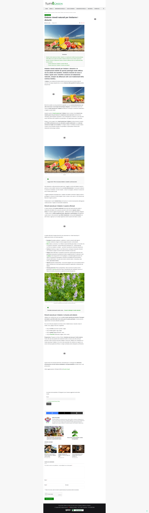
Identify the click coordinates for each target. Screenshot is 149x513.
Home (46, 12)
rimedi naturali (56, 113)
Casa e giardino (70, 8)
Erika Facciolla (55, 417)
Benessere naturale (60, 8)
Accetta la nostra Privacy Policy (54, 401)
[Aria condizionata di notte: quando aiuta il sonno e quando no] (78, 449)
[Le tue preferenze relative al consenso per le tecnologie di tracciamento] (147, 511)
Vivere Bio (96, 8)
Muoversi (90, 8)
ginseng (54, 269)
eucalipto (48, 242)
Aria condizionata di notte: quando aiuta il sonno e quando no (77, 455)
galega (49, 255)
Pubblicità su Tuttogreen (86, 505)
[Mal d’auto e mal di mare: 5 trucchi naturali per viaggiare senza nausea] (51, 449)
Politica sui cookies (67, 505)
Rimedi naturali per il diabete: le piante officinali (58, 63)
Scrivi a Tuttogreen (78, 505)
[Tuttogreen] (54, 4)
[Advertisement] (53, 94)
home (46, 8)
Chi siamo (73, 505)
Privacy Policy (60, 505)
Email (47, 396)
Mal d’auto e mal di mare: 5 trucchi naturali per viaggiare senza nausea (50, 455)
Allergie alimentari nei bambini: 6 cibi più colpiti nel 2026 (64, 455)
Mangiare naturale (81, 8)
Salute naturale (57, 12)
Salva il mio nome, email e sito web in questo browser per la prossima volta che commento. (62, 489)
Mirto (48, 243)
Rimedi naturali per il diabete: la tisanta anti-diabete (58, 65)
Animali (51, 8)
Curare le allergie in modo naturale (72, 310)
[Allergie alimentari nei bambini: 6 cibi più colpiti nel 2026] (64, 449)
